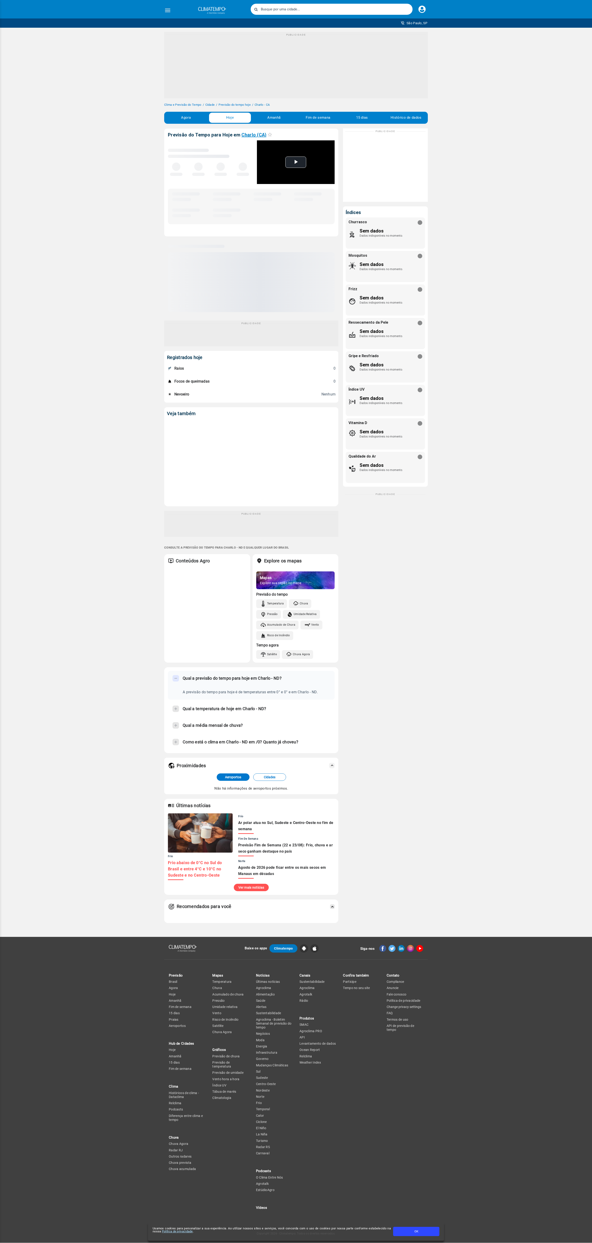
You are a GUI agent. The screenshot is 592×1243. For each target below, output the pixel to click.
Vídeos (261, 1208)
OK (416, 1231)
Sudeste (262, 1078)
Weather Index (310, 1062)
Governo (262, 1059)
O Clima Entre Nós (269, 1177)
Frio (259, 1103)
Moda (260, 1040)
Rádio (303, 1000)
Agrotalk (262, 1184)
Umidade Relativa (305, 614)
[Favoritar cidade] (270, 134)
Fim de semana (318, 117)
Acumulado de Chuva (281, 624)
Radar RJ (176, 1150)
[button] (414, 23)
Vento (315, 624)
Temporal (263, 1109)
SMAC (303, 1024)
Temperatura (275, 603)
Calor (260, 1115)
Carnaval (262, 1153)
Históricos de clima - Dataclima (184, 1095)
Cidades (269, 777)
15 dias (362, 117)
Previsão (176, 975)
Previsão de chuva (226, 1056)
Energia (261, 1046)
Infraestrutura (266, 1052)
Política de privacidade (177, 1231)
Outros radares (180, 1156)
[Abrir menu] (167, 10)
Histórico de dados (406, 117)
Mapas (217, 975)
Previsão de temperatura (221, 1064)
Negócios (263, 1033)
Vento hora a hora (225, 1079)
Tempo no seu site (356, 988)
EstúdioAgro (265, 1190)
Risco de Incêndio (278, 635)
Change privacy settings (404, 1007)
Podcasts (176, 1109)
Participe (349, 982)
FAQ (390, 1013)
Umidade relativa (224, 1007)
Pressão (272, 614)
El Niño (261, 1128)
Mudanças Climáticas (272, 1065)
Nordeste (263, 1090)
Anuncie (393, 988)
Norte (260, 1096)
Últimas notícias (268, 982)
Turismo (262, 1141)
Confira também (356, 975)
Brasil (173, 982)
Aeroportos (233, 777)
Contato (393, 975)
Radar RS (263, 1147)
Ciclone (261, 1122)
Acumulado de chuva (228, 994)
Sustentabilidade (268, 1013)
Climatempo (283, 948)
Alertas (261, 1007)
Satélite (272, 654)
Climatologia (221, 1098)
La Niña (262, 1134)
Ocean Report (309, 1050)
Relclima (175, 1103)
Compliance (395, 982)
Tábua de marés (224, 1091)
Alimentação (265, 994)
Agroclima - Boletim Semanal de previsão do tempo (274, 1023)
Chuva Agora (301, 654)
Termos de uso (397, 1019)
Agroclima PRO (310, 1031)
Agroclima (263, 988)
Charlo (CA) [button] (253, 135)
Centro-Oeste (266, 1084)
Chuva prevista (180, 1163)
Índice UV (219, 1085)
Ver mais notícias (251, 887)
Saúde (260, 1000)
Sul (258, 1071)
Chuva (304, 603)
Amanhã (274, 117)
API (302, 1037)
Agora (186, 117)
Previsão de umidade (228, 1072)
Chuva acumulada (182, 1169)
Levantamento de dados (317, 1043)
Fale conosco (397, 994)
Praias (174, 1019)
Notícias (263, 975)
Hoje (230, 117)
